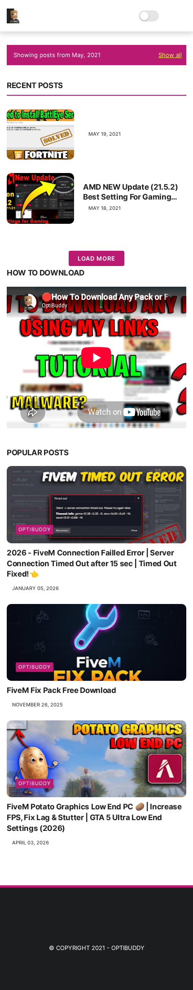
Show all (170, 54)
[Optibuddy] (14, 20)
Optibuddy (128, 947)
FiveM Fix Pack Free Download (61, 690)
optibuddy (34, 529)
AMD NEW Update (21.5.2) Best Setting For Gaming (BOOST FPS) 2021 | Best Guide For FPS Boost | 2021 (131, 192)
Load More (96, 258)
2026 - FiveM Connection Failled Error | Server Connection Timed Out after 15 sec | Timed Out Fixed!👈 (92, 563)
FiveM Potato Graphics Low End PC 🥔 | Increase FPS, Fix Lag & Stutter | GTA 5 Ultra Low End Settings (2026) (94, 817)
